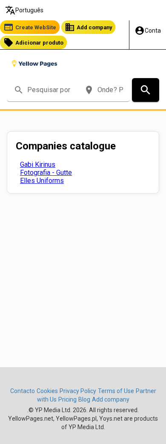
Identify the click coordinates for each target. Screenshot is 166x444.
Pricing (67, 399)
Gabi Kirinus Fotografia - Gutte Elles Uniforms (46, 172)
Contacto (22, 391)
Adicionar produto (33, 42)
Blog (84, 399)
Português (24, 10)
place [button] (89, 90)
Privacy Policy (78, 391)
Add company (88, 27)
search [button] (19, 90)
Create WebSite (29, 27)
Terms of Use (116, 391)
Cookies (47, 391)
